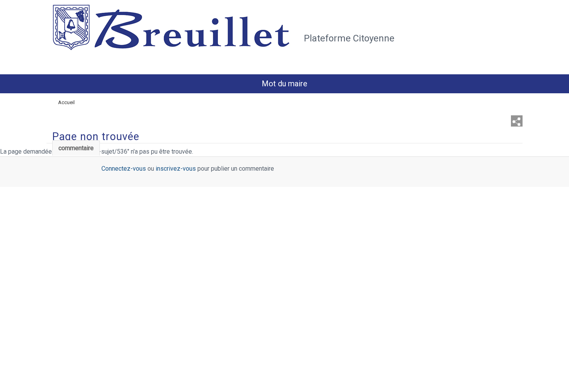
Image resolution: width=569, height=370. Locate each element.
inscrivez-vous (176, 168)
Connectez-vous (123, 168)
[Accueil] (173, 35)
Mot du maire (284, 83)
